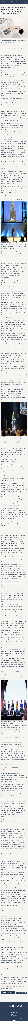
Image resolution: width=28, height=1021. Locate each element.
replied (20, 606)
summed (12, 639)
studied (12, 254)
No (21, 1018)
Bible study (15, 767)
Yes (19, 1018)
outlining (10, 537)
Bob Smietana (11, 40)
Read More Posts (8, 992)
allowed (9, 616)
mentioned (10, 597)
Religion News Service (9, 42)
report (11, 552)
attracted (9, 317)
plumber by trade (13, 273)
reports (5, 355)
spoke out (12, 508)
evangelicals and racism (20, 829)
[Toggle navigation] (25, 2)
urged (21, 630)
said (6, 105)
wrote (6, 141)
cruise (3, 930)
